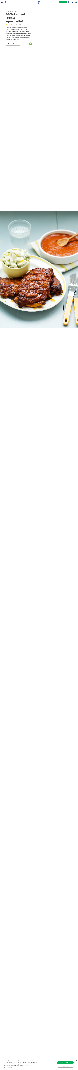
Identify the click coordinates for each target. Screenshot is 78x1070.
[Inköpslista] (72, 2)
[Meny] (1, 2)
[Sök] (5, 2)
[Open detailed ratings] (26, 25)
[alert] (39, 1064)
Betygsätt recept (14, 44)
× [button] (76, 1060)
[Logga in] (76, 2)
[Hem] (39, 2)
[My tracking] (68, 2)
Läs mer (28, 1065)
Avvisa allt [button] (65, 1066)
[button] (27, 1067)
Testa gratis (63, 2)
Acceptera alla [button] (65, 1062)
